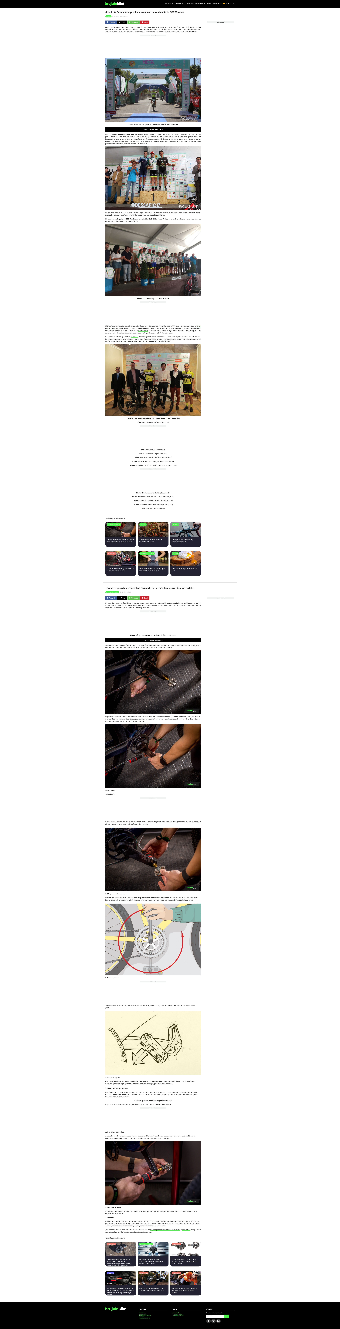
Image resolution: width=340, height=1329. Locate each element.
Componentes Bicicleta (112, 592)
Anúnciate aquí (153, 35)
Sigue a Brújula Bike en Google (153, 129)
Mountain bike (169, 4)
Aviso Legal (176, 1312)
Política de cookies (177, 1314)
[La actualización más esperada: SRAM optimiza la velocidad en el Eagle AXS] (153, 1285)
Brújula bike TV (217, 4)
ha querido (134, 337)
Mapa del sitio (142, 1314)
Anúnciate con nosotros (145, 1315)
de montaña (186, 1230)
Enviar (226, 1316)
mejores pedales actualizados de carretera (165, 1230)
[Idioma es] (223, 4)
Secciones (141, 1312)
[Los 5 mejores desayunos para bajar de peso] (185, 565)
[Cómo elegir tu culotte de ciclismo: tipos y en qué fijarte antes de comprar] (153, 565)
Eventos (108, 16)
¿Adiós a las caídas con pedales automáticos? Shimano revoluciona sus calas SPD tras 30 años (152, 1261)
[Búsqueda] (234, 4)
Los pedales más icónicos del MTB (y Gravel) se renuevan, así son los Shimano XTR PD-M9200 (185, 1261)
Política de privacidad (178, 1315)
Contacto (141, 1316)
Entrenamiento (180, 4)
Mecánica (190, 4)
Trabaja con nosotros (144, 1318)
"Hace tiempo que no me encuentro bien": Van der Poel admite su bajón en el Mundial (185, 1290)
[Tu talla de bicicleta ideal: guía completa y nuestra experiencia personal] (120, 565)
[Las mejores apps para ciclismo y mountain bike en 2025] (185, 536)
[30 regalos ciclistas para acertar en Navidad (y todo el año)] (153, 536)
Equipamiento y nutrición (202, 4)
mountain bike (143, 331)
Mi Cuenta (229, 4)
